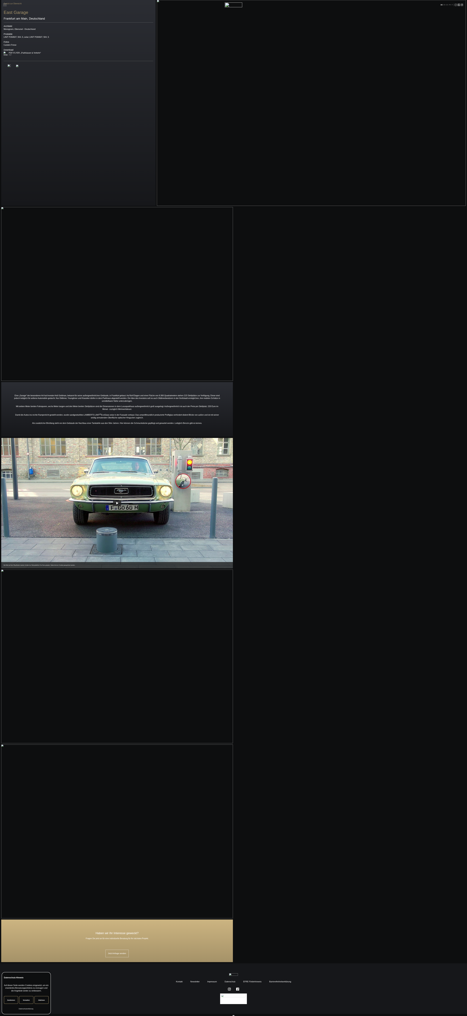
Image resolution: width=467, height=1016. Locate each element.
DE (442, 5)
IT (452, 5)
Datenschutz (230, 982)
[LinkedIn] (462, 5)
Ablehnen (41, 1000)
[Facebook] (459, 5)
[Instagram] (455, 5)
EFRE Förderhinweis (252, 982)
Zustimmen (11, 1000)
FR (450, 5)
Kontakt (179, 982)
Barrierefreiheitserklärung (280, 982)
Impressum (212, 982)
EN (444, 5)
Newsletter (195, 982)
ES (447, 5)
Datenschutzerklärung (26, 1009)
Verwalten (26, 1000)
